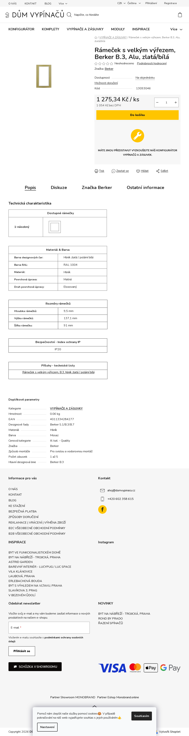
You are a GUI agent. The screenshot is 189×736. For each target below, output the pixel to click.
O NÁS (12, 3)
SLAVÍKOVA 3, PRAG (22, 590)
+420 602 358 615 (120, 499)
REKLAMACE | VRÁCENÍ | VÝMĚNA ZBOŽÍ (37, 523)
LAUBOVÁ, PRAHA (21, 576)
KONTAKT (31, 3)
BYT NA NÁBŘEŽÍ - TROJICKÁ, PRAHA (34, 557)
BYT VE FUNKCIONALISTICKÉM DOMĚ (34, 552)
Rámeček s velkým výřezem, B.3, (58, 372)
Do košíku (137, 115)
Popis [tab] (30, 187)
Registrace (170, 3)
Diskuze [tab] (59, 187)
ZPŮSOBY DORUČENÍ (23, 517)
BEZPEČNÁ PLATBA (22, 511)
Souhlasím (141, 716)
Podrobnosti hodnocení (151, 63)
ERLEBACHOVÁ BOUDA (25, 581)
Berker (109, 69)
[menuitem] (21, 29)
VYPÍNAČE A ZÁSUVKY (66, 408)
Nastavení (47, 727)
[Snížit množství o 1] (157, 102)
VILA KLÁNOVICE (20, 571)
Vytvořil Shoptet (170, 732)
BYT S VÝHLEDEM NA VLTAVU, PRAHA (35, 586)
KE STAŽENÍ (16, 506)
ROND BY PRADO (110, 618)
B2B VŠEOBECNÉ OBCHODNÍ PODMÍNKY (36, 534)
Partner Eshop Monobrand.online (118, 697)
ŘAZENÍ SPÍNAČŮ (110, 623)
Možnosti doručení (106, 83)
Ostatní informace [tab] (145, 187)
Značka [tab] (97, 187)
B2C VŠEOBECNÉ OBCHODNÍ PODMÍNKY (36, 528)
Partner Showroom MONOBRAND (72, 697)
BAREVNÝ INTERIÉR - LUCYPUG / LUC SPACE (39, 567)
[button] (35, 666)
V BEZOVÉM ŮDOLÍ (21, 595)
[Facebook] (102, 509)
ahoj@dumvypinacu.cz (121, 490)
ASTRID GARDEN (20, 562)
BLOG (48, 3)
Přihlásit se (21, 651)
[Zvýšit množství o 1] (175, 102)
